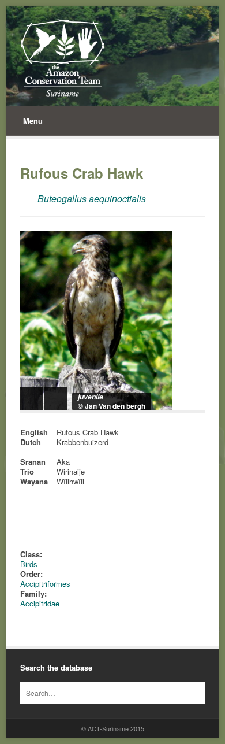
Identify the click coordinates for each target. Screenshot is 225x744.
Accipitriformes (45, 583)
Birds (29, 563)
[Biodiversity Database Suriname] (62, 57)
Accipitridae (39, 603)
